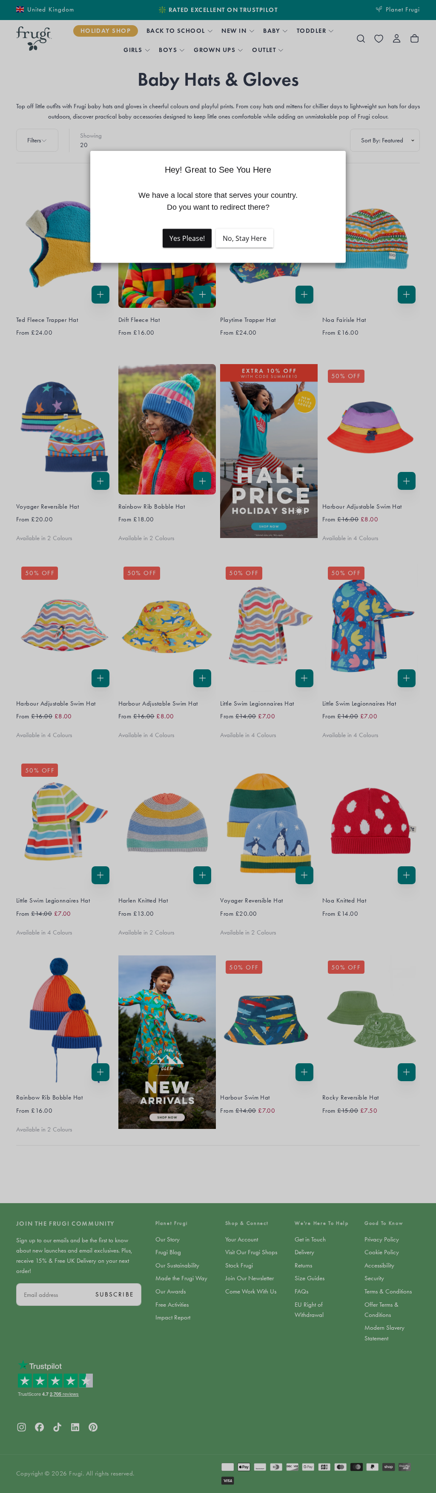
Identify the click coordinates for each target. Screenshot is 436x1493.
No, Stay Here (245, 238)
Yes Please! (187, 238)
